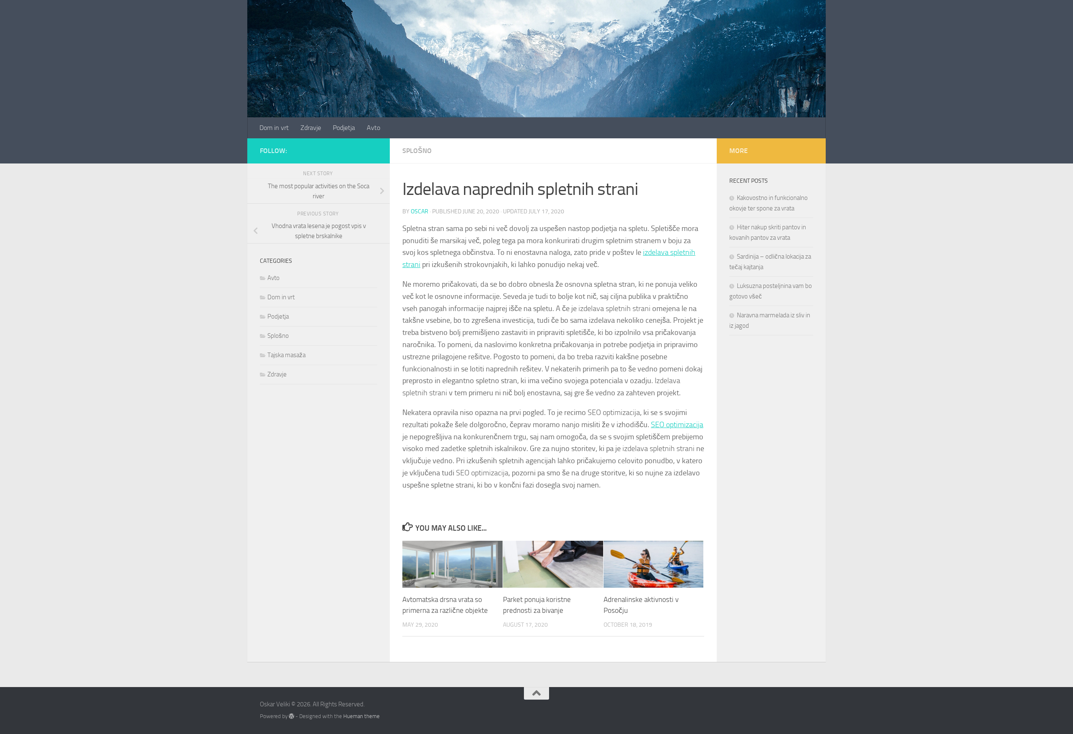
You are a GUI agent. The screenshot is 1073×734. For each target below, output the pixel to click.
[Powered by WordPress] (291, 716)
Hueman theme (361, 716)
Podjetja (344, 128)
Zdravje (311, 128)
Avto (373, 128)
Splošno (417, 151)
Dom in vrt (274, 128)
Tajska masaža (286, 355)
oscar (419, 211)
